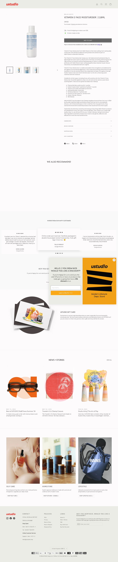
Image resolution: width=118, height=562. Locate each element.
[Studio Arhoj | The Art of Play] (95, 386)
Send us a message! (28, 520)
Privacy (46, 519)
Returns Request (48, 524)
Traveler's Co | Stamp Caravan (52, 411)
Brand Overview (68, 126)
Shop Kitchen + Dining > (51, 496)
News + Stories (63, 519)
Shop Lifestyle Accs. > (86, 496)
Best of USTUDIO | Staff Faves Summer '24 (21, 411)
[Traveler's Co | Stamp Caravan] (59, 386)
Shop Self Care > (13, 496)
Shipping (73, 24)
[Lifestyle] (95, 460)
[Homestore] (59, 460)
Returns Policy (47, 522)
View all (109, 360)
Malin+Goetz (68, 14)
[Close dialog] (114, 259)
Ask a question (68, 136)
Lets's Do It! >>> (66, 293)
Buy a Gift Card (64, 524)
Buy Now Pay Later (64, 527)
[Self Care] (23, 460)
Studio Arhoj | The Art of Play (88, 411)
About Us (62, 517)
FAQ (61, 522)
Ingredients (67, 121)
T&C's (45, 517)
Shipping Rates (68, 131)
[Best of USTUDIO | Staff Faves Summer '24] (23, 386)
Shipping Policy (48, 527)
